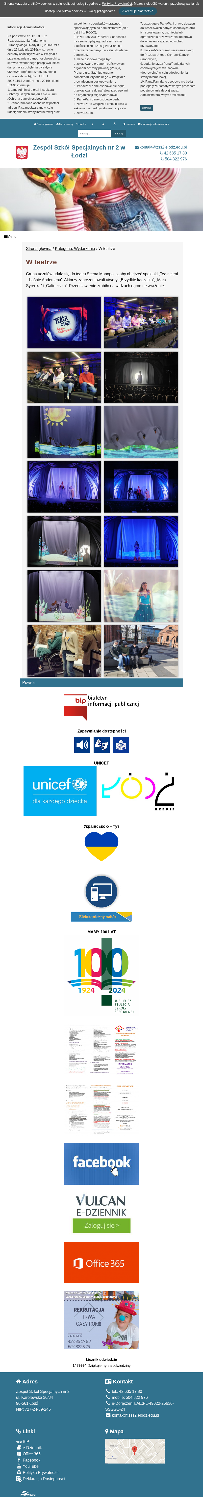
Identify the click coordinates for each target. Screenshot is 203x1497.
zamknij (146, 107)
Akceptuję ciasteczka (137, 11)
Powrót (28, 682)
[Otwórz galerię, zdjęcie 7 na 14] (64, 487)
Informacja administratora (154, 124)
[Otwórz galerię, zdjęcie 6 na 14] (141, 432)
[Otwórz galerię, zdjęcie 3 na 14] (64, 377)
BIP (25, 1441)
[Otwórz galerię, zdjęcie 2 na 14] (141, 322)
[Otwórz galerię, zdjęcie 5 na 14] (64, 432)
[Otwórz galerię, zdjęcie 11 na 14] (64, 596)
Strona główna (44, 124)
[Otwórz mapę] (135, 1451)
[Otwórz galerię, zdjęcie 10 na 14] (141, 541)
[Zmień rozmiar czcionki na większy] (103, 124)
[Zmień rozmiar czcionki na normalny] (92, 124)
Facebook (31, 1460)
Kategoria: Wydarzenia (75, 248)
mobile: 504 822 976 (129, 1397)
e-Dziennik (32, 1448)
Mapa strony (65, 124)
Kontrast (130, 124)
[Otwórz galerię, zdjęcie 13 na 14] (64, 651)
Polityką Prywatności (117, 3)
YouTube (30, 1466)
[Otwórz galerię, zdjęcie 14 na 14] (141, 651)
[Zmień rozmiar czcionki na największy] (114, 124)
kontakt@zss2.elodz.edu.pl (163, 147)
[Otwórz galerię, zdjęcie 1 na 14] (64, 322)
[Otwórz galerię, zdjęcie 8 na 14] (141, 487)
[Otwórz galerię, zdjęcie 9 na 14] (64, 541)
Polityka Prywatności (40, 1472)
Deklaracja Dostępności (43, 1479)
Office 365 (31, 1454)
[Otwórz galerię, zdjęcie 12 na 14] (141, 596)
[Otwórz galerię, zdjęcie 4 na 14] (141, 377)
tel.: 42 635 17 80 (126, 1391)
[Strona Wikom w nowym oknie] (27, 1493)
